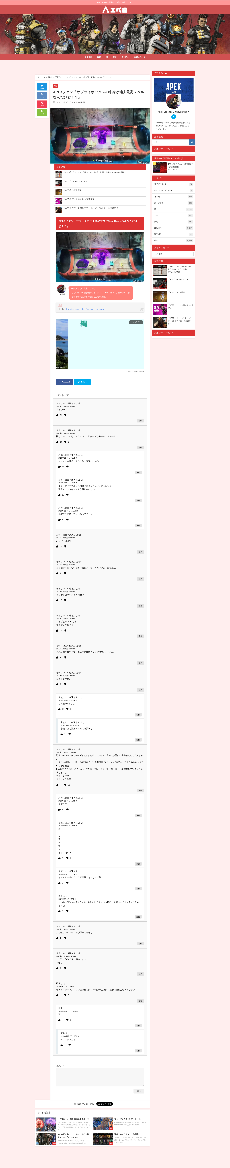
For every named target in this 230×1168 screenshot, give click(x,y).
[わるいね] (65, 415)
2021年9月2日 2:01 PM (65, 986)
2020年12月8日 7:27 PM (65, 618)
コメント (60, 1066)
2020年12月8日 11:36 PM (68, 511)
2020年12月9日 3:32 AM (70, 725)
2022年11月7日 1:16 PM (70, 1036)
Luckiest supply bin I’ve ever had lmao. (85, 309)
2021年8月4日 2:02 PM (67, 899)
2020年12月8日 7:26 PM (65, 592)
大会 (173, 215)
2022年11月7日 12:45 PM (68, 1011)
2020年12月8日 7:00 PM (65, 565)
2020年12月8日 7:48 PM (67, 483)
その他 (173, 197)
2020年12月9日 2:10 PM (65, 929)
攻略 (99, 57)
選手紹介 (125, 57)
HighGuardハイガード (173, 190)
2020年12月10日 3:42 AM (66, 956)
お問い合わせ (139, 57)
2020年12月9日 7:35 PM (67, 826)
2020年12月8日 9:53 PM (67, 700)
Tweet (42, 88)
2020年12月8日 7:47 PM (65, 649)
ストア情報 (173, 203)
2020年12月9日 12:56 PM (66, 752)
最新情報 (88, 57)
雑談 (115, 57)
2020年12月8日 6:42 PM (65, 406)
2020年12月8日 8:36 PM (65, 675)
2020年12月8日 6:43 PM (65, 433)
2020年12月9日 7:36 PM (67, 874)
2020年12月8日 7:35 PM (67, 458)
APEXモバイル (173, 184)
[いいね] (57, 415)
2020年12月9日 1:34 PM (67, 801)
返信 (140, 421)
